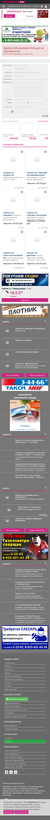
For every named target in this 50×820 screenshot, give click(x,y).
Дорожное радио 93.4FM (14, 760)
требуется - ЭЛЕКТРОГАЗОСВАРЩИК (13, 255)
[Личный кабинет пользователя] (46, 6)
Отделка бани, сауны (8, 135)
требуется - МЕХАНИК (23, 340)
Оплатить (8, 741)
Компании (9, 669)
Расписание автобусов (13, 679)
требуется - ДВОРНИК (32, 254)
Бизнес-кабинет (11, 725)
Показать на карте (35, 102)
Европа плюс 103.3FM (13, 767)
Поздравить (9, 713)
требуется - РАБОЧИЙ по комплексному (37, 174)
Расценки (8, 738)
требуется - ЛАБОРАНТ (9, 214)
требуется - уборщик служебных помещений (28, 519)
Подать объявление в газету (16, 710)
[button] (5, 415)
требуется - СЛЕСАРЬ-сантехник (37, 214)
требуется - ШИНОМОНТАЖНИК (27, 352)
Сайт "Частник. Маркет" (14, 757)
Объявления (10, 663)
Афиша (8, 673)
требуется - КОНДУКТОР (9, 174)
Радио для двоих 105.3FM (15, 763)
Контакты (8, 686)
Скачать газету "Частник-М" (15, 716)
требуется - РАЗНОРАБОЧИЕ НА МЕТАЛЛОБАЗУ (27, 496)
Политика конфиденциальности (13, 783)
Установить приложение (17, 699)
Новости (8, 666)
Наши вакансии (11, 689)
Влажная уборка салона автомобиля (29, 135)
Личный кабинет (13, 703)
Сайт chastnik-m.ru (12, 754)
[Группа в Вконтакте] (16, 772)
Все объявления (13, 375)
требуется (19, 68)
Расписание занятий (13, 676)
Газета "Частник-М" (12, 750)
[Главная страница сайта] (13, 1)
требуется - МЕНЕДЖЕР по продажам (30, 329)
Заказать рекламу (11, 729)
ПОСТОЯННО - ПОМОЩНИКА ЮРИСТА (29, 508)
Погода (7, 682)
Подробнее (25, 300)
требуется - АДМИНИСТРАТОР (26, 364)
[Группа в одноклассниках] (7, 772)
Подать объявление (37, 375)
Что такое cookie (21, 812)
